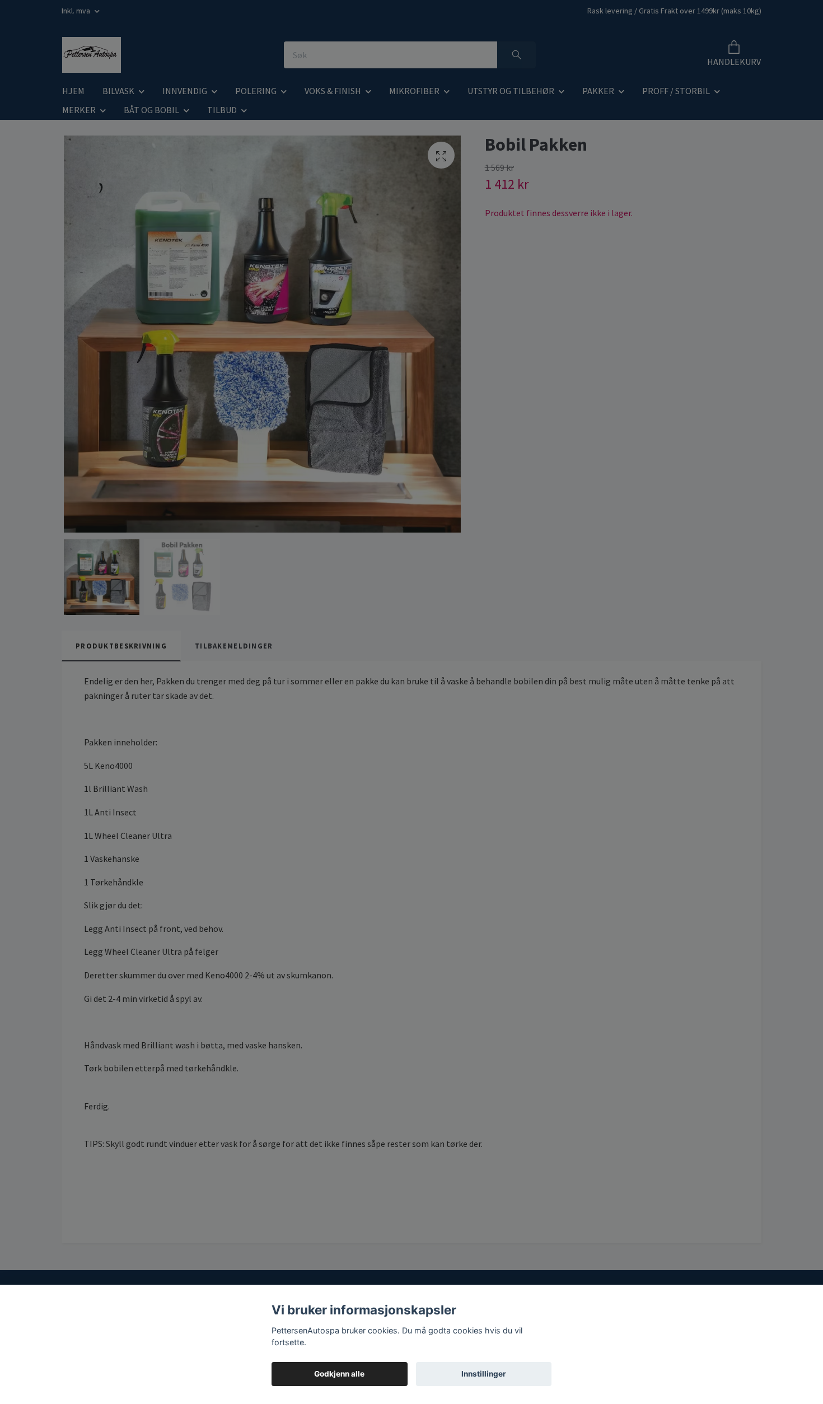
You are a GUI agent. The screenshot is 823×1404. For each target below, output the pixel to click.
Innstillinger (483, 1373)
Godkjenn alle (339, 1373)
